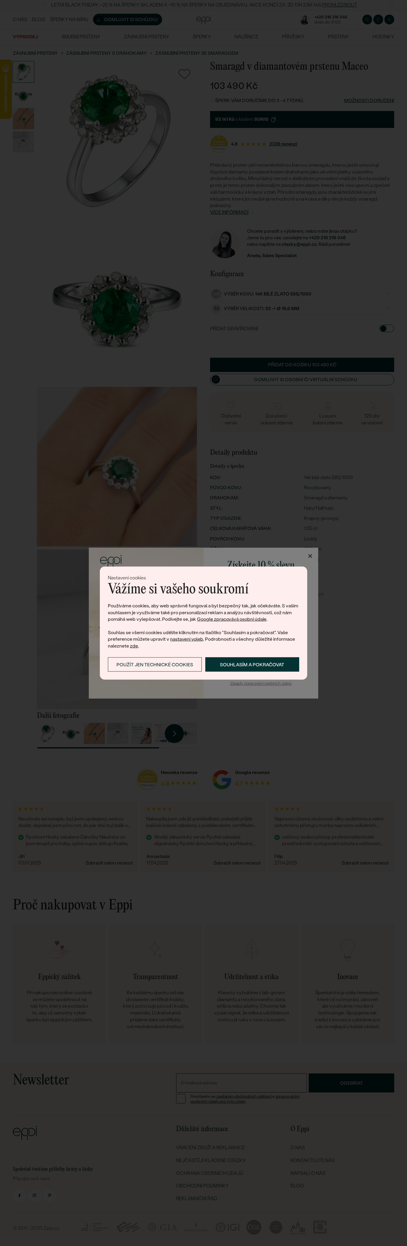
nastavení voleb (186, 639)
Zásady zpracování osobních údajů (261, 683)
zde (134, 645)
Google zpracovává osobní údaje (231, 619)
